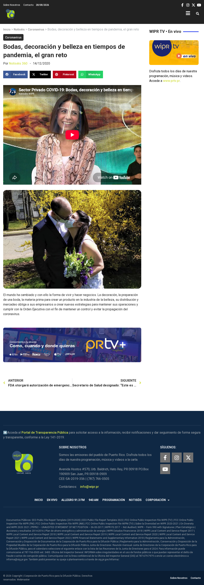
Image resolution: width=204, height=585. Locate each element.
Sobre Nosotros (11, 5)
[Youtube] (165, 469)
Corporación (156, 500)
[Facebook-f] (165, 458)
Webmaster (23, 579)
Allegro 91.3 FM (73, 500)
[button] (197, 14)
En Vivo (52, 500)
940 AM (93, 500)
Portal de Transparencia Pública (45, 432)
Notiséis (19, 29)
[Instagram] (177, 458)
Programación (113, 500)
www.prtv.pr (171, 81)
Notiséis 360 (18, 63)
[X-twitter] (188, 458)
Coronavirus (36, 29)
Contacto (28, 5)
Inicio (7, 29)
